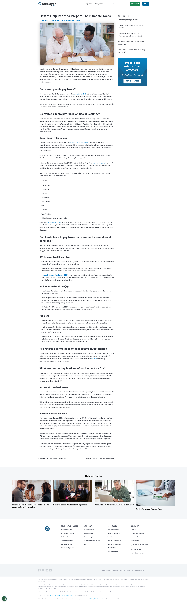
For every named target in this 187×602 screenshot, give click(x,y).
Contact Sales (135, 537)
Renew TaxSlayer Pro (67, 548)
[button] (104, 4)
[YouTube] (43, 570)
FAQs (85, 544)
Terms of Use (100, 599)
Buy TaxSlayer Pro (66, 544)
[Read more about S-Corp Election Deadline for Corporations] (72, 491)
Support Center (89, 529)
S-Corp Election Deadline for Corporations (70, 505)
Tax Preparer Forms (113, 555)
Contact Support (89, 533)
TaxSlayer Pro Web (66, 529)
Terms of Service (136, 549)
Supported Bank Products (92, 540)
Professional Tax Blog (137, 533)
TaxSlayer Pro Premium (68, 533)
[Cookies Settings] (4, 598)
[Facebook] (39, 570)
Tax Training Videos (90, 537)
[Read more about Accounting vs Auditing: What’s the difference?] (114, 491)
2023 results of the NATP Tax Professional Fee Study (62, 595)
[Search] (126, 4)
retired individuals (80, 94)
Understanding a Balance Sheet (149, 509)
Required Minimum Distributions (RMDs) (55, 275)
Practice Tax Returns (114, 533)
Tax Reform (111, 537)
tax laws (94, 359)
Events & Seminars (113, 529)
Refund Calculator (113, 551)
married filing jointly (99, 163)
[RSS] (50, 570)
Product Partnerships (114, 544)
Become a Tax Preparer (114, 540)
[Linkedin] (46, 570)
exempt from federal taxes (78, 142)
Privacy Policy (135, 540)
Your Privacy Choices (137, 553)
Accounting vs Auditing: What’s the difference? (114, 505)
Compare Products (67, 540)
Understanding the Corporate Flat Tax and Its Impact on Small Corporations (30, 506)
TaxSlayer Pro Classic (67, 537)
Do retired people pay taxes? (128, 20)
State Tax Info (112, 548)
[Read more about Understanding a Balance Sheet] (155, 493)
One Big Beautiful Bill (53, 222)
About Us (133, 529)
